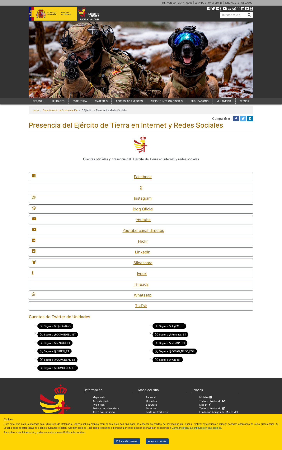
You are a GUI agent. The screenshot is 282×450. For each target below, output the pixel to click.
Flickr (143, 241)
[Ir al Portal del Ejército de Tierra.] (93, 13)
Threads (141, 284)
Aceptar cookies (157, 441)
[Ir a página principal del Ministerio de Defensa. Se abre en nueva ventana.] (53, 13)
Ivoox (142, 273)
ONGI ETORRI (215, 3)
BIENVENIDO (169, 3)
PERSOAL (38, 101)
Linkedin (142, 252)
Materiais (151, 408)
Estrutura (151, 404)
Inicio (36, 110)
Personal (151, 397)
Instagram (143, 198)
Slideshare (143, 263)
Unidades (151, 401)
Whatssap (143, 295)
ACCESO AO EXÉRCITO (129, 101)
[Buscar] (249, 15)
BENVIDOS (200, 3)
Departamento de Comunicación (60, 110)
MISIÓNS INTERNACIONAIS (167, 101)
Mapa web (99, 397)
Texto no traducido (104, 412)
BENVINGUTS (185, 3)
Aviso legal (99, 404)
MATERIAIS (101, 101)
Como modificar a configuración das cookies (196, 427)
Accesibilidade (101, 401)
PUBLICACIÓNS (200, 101)
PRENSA (244, 101)
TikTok (141, 306)
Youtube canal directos (143, 230)
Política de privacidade (106, 408)
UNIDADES (58, 101)
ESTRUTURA (80, 101)
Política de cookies (126, 441)
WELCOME (246, 3)
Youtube (143, 220)
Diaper (203, 404)
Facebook (143, 176)
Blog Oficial (143, 209)
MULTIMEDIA (224, 101)
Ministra (204, 397)
